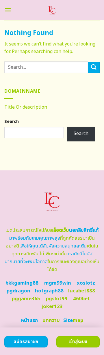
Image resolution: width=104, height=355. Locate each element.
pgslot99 (56, 299)
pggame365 (26, 299)
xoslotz (86, 283)
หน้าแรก (29, 320)
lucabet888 (81, 291)
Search (11, 122)
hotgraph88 (49, 291)
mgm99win (57, 283)
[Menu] (7, 10)
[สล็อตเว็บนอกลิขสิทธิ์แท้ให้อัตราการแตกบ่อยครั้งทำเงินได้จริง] (52, 10)
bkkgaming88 (21, 283)
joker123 (52, 306)
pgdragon (18, 291)
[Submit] (94, 67)
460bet (81, 299)
